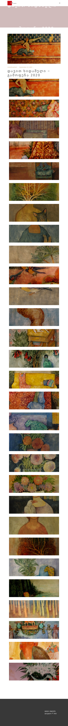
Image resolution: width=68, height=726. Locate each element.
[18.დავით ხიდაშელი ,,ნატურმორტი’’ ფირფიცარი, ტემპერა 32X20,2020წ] (34, 442)
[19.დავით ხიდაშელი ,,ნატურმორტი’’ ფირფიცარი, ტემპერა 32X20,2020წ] (34, 463)
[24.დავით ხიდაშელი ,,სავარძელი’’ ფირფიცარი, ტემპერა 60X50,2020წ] (34, 567)
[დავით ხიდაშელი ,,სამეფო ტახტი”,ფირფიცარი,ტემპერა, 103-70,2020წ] (34, 630)
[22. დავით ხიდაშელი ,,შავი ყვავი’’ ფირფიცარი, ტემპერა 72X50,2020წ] (34, 526)
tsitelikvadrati (12, 67)
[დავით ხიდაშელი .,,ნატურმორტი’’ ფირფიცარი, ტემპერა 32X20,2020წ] (34, 672)
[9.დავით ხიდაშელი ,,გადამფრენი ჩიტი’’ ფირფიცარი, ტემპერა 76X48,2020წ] (34, 255)
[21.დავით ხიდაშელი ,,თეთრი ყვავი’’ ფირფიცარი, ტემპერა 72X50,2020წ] (34, 505)
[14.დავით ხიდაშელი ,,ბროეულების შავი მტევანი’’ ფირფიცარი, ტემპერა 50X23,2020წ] (34, 359)
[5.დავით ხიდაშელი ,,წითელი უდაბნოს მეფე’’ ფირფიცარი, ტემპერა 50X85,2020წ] (34, 171)
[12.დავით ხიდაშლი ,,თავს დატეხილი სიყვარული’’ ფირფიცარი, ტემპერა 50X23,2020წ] (34, 317)
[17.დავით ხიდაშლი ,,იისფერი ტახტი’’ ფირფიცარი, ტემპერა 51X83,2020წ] (34, 421)
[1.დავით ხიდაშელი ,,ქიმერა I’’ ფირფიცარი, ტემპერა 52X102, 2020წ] (34, 88)
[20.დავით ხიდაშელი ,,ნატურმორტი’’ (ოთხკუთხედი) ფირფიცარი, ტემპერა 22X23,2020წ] (34, 484)
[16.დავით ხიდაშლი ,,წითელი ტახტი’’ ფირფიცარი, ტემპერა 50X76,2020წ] (34, 401)
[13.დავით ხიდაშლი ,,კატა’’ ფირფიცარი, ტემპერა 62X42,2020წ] (34, 338)
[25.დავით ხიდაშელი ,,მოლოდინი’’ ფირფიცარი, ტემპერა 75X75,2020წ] (34, 588)
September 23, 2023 (25, 67)
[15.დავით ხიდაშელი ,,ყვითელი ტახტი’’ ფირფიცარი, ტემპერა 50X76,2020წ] (34, 380)
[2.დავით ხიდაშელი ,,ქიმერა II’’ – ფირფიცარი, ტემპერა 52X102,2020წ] (34, 109)
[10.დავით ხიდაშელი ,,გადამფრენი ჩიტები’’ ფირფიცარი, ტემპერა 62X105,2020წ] (34, 275)
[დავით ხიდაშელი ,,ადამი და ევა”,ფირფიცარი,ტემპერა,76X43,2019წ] (34, 609)
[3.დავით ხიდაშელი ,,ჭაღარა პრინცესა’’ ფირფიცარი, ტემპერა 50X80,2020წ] (34, 130)
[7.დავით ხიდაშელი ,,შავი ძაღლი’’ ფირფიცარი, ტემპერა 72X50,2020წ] (34, 213)
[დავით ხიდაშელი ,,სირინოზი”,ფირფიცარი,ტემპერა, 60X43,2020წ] (34, 651)
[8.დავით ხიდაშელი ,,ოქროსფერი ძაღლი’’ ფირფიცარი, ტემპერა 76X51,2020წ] (34, 234)
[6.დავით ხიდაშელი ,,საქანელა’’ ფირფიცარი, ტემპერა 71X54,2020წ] (34, 192)
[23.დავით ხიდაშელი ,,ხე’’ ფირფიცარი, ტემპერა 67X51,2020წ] (34, 547)
